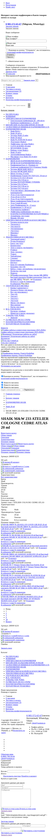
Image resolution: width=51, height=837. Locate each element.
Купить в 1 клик (17, 282)
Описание (5, 448)
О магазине (10, 87)
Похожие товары (8, 452)
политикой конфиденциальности (20, 52)
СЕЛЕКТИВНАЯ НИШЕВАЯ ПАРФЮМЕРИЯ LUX (27, 665)
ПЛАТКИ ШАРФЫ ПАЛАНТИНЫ (20, 684)
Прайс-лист (10, 7)
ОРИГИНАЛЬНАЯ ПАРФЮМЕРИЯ (21, 661)
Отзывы (9, 95)
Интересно (5, 338)
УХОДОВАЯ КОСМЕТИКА (17, 675)
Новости (4, 328)
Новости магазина (11, 383)
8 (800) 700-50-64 (8, 756)
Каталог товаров (7, 110)
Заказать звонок (12, 26)
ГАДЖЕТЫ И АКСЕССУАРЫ (18, 682)
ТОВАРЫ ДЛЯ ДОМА (15, 680)
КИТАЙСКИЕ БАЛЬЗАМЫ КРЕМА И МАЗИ (24, 663)
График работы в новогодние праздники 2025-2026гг (22, 332)
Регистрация (11, 5)
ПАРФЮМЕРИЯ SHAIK (16, 667)
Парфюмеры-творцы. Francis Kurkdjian (16, 355)
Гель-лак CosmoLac (8, 343)
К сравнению (29, 282)
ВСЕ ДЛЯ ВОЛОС (13, 678)
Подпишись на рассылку (11, 366)
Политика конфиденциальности (19, 100)
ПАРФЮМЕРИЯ (13, 669)
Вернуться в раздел (8, 444)
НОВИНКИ (10, 659)
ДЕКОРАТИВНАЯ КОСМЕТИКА (20, 673)
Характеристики (7, 450)
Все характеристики (9, 477)
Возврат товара (12, 93)
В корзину (37, 279)
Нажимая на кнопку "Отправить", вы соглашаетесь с (28, 51)
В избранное (15, 284)
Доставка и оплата (13, 89)
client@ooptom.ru (43, 74)
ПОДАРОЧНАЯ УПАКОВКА (18, 686)
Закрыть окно (11, 72)
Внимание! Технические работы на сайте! (18, 336)
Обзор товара (6, 446)
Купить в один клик (27, 809)
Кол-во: (4, 771)
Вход (8, 3)
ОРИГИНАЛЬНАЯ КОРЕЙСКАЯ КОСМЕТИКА (26, 671)
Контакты (10, 98)
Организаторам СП (13, 91)
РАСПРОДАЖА (12, 656)
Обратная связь (7, 754)
